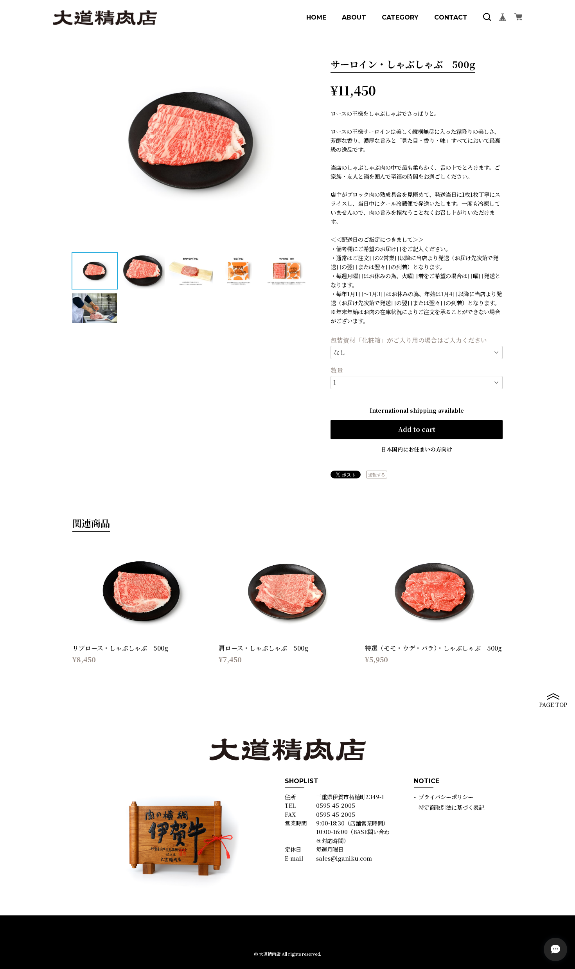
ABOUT (354, 17)
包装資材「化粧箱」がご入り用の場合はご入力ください (409, 340)
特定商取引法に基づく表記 (451, 807)
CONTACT (450, 17)
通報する (376, 474)
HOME (316, 17)
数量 (337, 370)
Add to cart (416, 429)
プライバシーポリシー (446, 797)
